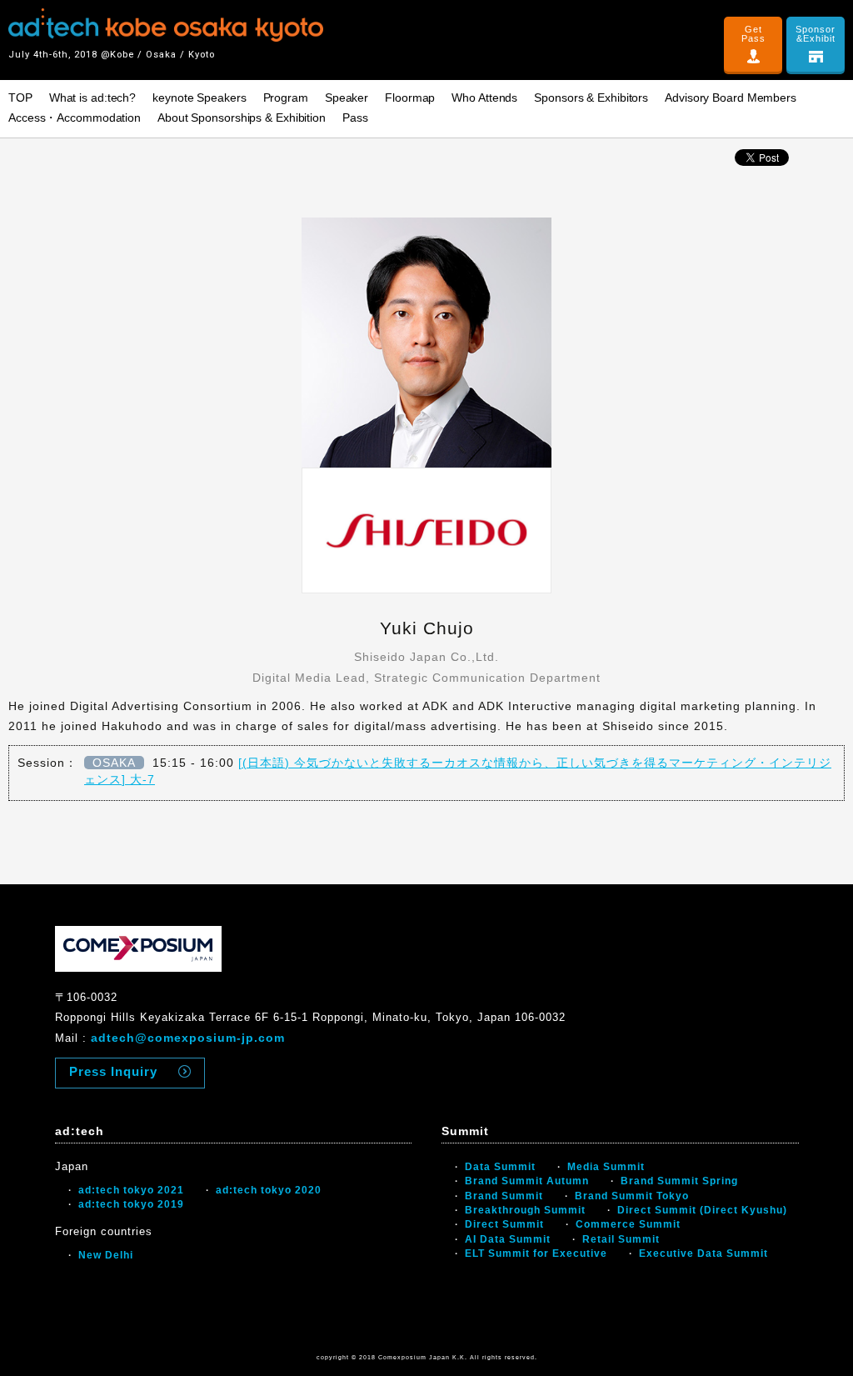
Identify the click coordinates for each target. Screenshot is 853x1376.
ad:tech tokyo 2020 (269, 1190)
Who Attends (484, 97)
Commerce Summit (628, 1224)
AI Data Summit (508, 1239)
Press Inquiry (113, 1071)
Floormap (410, 97)
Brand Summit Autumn (527, 1181)
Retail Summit (621, 1239)
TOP (20, 97)
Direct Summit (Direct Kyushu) (702, 1210)
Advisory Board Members (730, 97)
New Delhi (105, 1255)
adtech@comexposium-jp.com (188, 1037)
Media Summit (606, 1167)
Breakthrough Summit (525, 1210)
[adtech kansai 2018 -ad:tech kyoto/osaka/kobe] (165, 25)
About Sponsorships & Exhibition (241, 117)
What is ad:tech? (92, 97)
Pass (355, 117)
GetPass (753, 33)
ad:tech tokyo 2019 (131, 1204)
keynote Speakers (199, 97)
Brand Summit (504, 1196)
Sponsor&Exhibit (816, 33)
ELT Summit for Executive (536, 1253)
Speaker (346, 97)
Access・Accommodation (74, 117)
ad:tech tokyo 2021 (131, 1190)
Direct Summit (504, 1224)
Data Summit (500, 1167)
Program (285, 97)
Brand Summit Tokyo (632, 1196)
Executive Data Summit (703, 1253)
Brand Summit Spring (679, 1181)
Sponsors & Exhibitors (591, 97)
